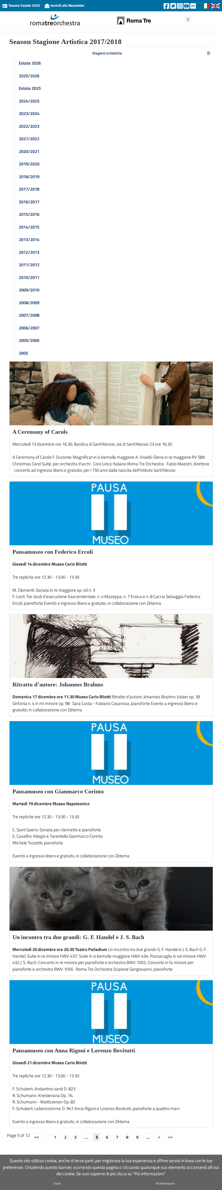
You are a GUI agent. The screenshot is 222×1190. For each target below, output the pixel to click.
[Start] (36, 1137)
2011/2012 (29, 264)
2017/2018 (29, 189)
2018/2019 (29, 176)
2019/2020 (29, 164)
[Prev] (46, 1137)
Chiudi (56, 1183)
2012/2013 (29, 252)
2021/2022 (29, 138)
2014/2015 (29, 227)
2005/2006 (29, 340)
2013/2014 (29, 239)
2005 (23, 353)
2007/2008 (29, 315)
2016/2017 (29, 201)
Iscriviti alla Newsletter (67, 5)
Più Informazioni (165, 1183)
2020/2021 (29, 151)
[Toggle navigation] (209, 54)
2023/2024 (29, 113)
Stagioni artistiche (107, 53)
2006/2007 (29, 328)
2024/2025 (29, 101)
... (86, 1136)
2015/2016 (29, 214)
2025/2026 (29, 75)
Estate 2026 (30, 63)
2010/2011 (29, 277)
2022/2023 (29, 126)
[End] (170, 1137)
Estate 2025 (30, 88)
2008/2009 (29, 302)
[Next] (158, 1137)
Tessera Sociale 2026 (24, 5)
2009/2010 (29, 290)
